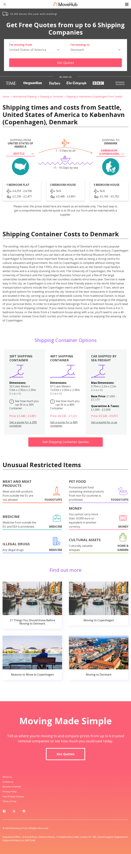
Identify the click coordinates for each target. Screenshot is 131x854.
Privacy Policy (10, 791)
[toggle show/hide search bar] (3, 4)
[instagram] (23, 811)
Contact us (8, 781)
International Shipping (25, 96)
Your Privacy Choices (13, 796)
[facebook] (4, 811)
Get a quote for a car (104, 422)
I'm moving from (20, 45)
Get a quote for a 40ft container (64, 424)
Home (6, 96)
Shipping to (110, 142)
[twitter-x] (14, 811)
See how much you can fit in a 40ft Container (64, 404)
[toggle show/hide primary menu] (126, 4)
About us (7, 776)
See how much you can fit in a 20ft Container (24, 404)
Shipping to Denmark (51, 96)
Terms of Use (9, 801)
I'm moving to (80, 45)
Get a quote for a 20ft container (23, 424)
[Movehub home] (65, 4)
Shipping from (20, 143)
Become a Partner (12, 786)
